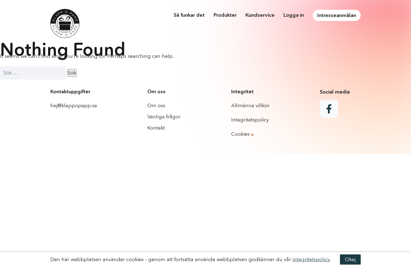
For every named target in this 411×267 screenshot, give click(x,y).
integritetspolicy (311, 259)
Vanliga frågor (164, 117)
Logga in (294, 15)
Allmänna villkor (250, 105)
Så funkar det (189, 15)
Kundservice (260, 15)
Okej (350, 259)
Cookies (241, 134)
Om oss (156, 105)
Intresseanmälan (336, 15)
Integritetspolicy (250, 120)
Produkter (225, 15)
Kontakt (156, 128)
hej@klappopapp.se (73, 105)
